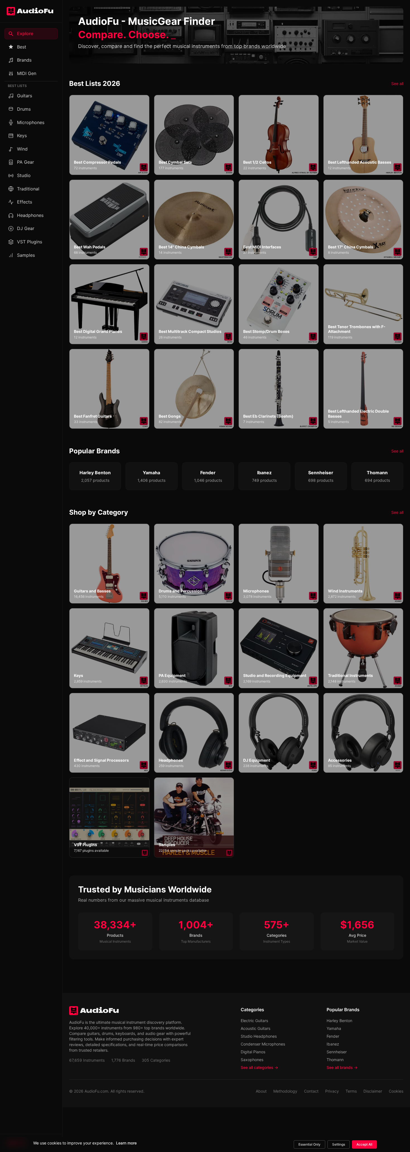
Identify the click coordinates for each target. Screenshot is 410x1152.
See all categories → (259, 1067)
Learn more (126, 1143)
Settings (338, 1144)
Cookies (396, 1091)
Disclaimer (372, 1091)
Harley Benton (339, 1020)
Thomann (335, 1059)
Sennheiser (337, 1051)
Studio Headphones (259, 1036)
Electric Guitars (254, 1020)
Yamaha (334, 1028)
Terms (351, 1091)
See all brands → (342, 1067)
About (261, 1091)
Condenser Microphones (263, 1044)
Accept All (364, 1144)
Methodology (285, 1091)
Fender (333, 1036)
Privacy (332, 1091)
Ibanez (333, 1044)
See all (397, 83)
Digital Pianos (253, 1051)
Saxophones (252, 1059)
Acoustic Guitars (255, 1028)
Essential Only (309, 1144)
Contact (311, 1091)
